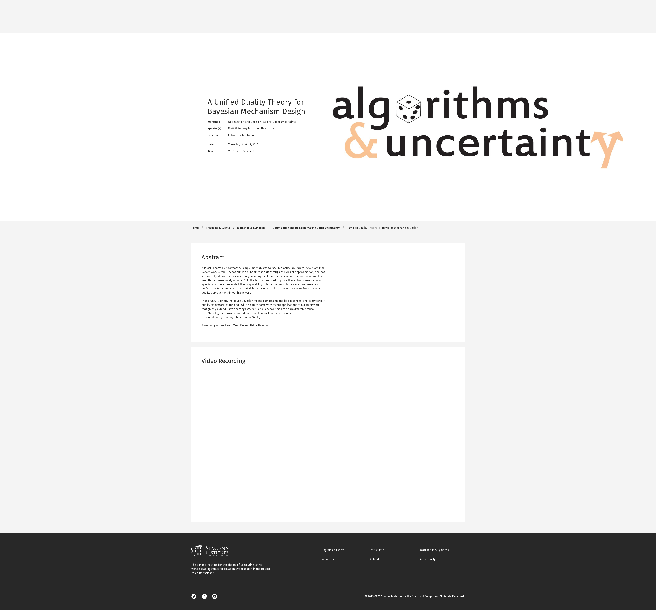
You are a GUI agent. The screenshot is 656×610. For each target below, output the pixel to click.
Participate (377, 550)
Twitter (193, 596)
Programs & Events (218, 227)
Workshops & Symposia (435, 550)
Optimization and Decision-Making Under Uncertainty (262, 121)
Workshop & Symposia (251, 227)
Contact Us (327, 559)
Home (195, 227)
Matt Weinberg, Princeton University (251, 128)
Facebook (204, 596)
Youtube (214, 596)
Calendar (376, 559)
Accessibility (427, 559)
